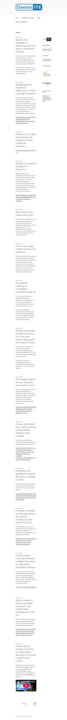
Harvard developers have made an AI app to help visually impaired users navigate (26, 430)
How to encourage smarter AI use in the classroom (26, 249)
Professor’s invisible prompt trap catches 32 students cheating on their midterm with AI (26, 516)
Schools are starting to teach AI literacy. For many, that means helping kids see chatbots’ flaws (25, 336)
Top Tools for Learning (28, 18)
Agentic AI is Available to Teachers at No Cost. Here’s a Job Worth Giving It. (26, 46)
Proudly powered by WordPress (23, 716)
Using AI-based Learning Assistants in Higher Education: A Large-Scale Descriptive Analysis (25, 561)
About (38, 18)
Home (17, 18)
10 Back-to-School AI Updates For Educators (26, 166)
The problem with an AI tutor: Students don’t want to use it (26, 382)
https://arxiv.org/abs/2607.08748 (26, 587)
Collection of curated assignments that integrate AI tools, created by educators (26, 140)
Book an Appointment (21, 21)
